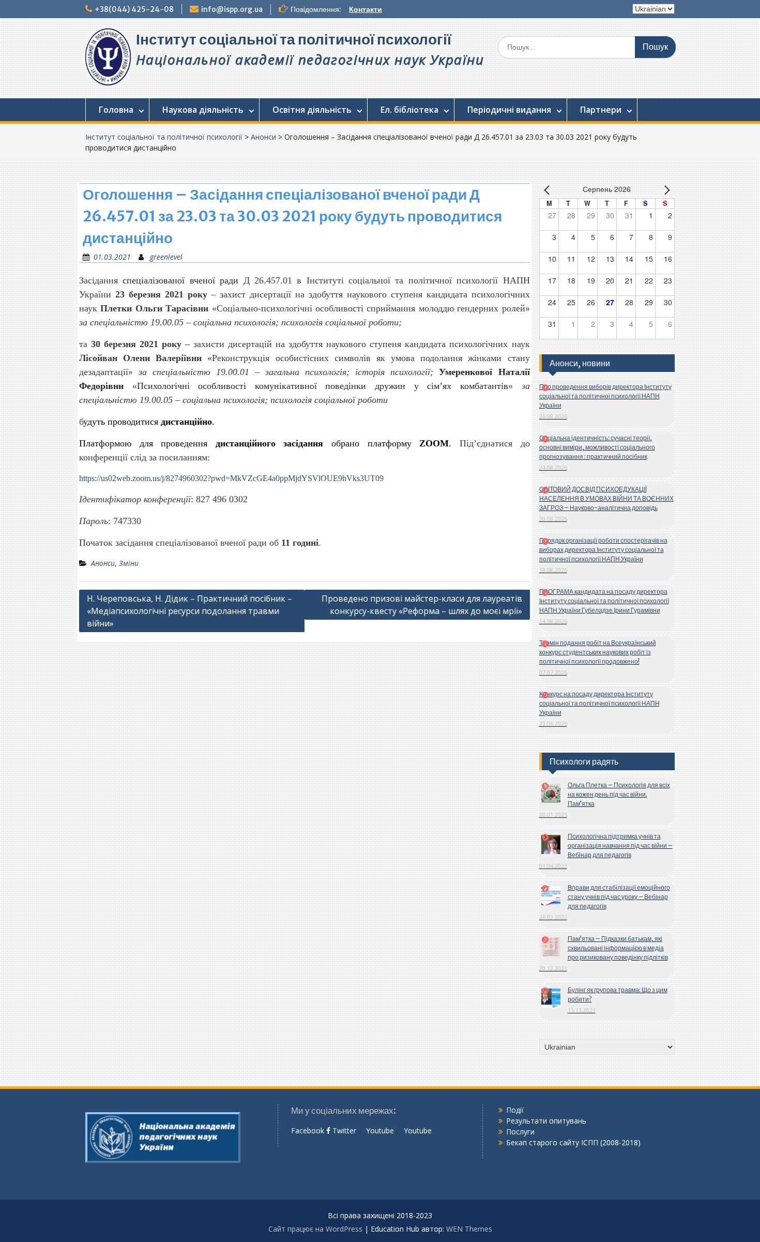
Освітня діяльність (312, 109)
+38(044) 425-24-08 (134, 9)
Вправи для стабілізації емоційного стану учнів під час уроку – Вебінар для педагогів (619, 897)
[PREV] (549, 190)
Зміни (129, 563)
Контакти (365, 9)
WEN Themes (469, 1229)
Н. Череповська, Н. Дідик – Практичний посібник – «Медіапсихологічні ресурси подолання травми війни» (189, 611)
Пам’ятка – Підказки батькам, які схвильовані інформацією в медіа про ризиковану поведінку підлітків (618, 948)
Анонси (263, 137)
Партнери (600, 109)
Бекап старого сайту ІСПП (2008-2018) (573, 1142)
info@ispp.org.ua (232, 9)
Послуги (520, 1131)
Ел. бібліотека (409, 109)
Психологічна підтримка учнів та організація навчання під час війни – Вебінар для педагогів (620, 845)
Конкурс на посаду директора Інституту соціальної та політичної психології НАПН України (599, 703)
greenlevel (166, 257)
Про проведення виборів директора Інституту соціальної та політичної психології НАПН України (605, 396)
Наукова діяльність (203, 109)
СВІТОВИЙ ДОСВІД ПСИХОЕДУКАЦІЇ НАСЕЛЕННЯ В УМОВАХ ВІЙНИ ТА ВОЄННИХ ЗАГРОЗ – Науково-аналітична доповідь (606, 498)
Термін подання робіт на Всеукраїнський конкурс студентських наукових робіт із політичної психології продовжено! (597, 652)
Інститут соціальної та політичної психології (293, 39)
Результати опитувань (546, 1121)
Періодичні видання (509, 109)
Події (515, 1110)
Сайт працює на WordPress (315, 1229)
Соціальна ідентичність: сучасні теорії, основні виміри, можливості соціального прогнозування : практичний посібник (597, 447)
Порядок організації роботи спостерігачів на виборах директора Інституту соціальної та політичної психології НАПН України (603, 549)
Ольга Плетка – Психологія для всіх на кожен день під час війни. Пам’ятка (619, 794)
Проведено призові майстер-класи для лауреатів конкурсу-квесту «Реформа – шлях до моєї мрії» (422, 605)
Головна (116, 109)
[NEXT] (665, 190)
